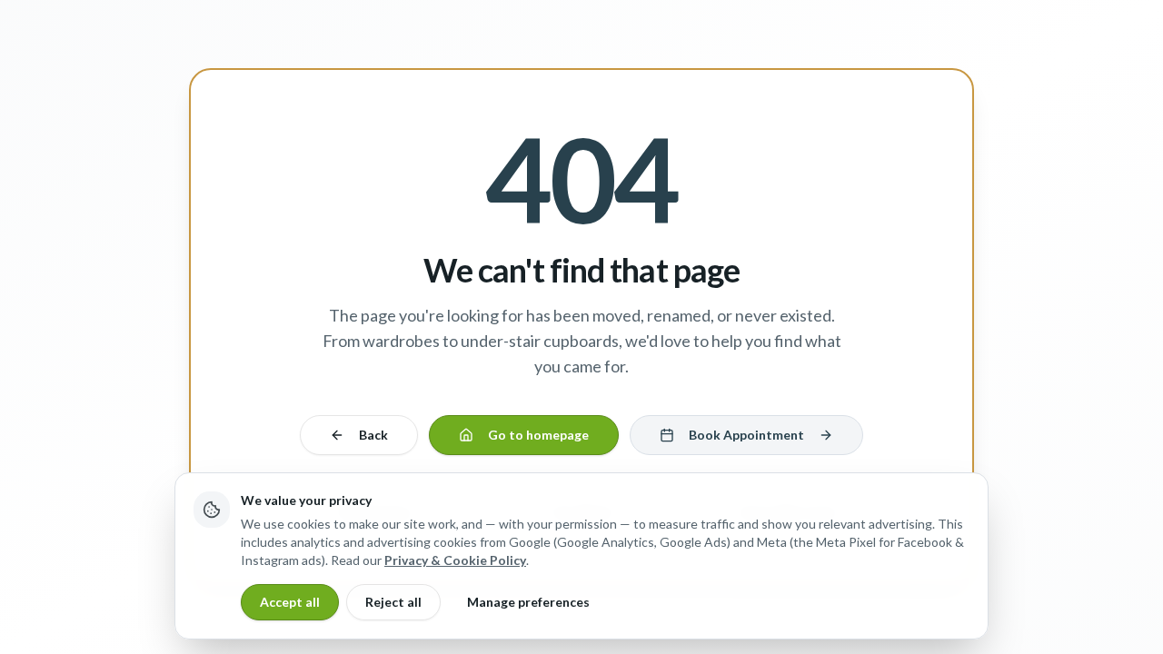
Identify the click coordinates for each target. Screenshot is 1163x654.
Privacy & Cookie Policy (455, 560)
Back (373, 434)
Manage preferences (528, 601)
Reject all (393, 601)
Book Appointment (746, 434)
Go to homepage (538, 434)
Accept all (290, 601)
